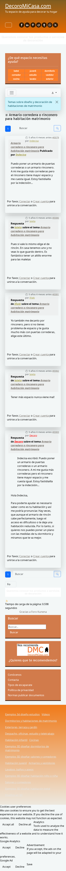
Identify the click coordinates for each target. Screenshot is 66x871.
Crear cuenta (41, 201)
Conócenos (14, 674)
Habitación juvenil (16, 763)
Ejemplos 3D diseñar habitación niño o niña (31, 776)
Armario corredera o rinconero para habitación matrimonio (27, 147)
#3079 (55, 137)
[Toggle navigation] (11, 93)
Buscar (14, 632)
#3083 (55, 432)
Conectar (24, 201)
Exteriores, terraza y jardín (21, 727)
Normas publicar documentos (26, 695)
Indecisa (34, 140)
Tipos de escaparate (20, 685)
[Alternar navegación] (8, 25)
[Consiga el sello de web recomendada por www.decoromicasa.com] (33, 650)
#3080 (55, 217)
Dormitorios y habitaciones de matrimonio (31, 721)
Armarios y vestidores (42, 763)
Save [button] (29, 864)
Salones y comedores (18, 782)
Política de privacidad (21, 690)
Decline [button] (19, 847)
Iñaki (32, 297)
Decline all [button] (25, 824)
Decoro (33, 435)
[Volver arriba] (60, 865)
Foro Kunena (39, 612)
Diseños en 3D (14, 795)
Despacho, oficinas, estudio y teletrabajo (29, 733)
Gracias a (25, 612)
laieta (32, 221)
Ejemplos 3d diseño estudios (22, 714)
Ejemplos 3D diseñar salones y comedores (30, 756)
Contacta (13, 680)
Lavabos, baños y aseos (19, 769)
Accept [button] (6, 847)
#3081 (55, 294)
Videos (46, 714)
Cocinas (34, 740)
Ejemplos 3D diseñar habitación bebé (27, 788)
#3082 (55, 370)
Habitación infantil (16, 740)
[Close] (57, 102)
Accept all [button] (8, 824)
